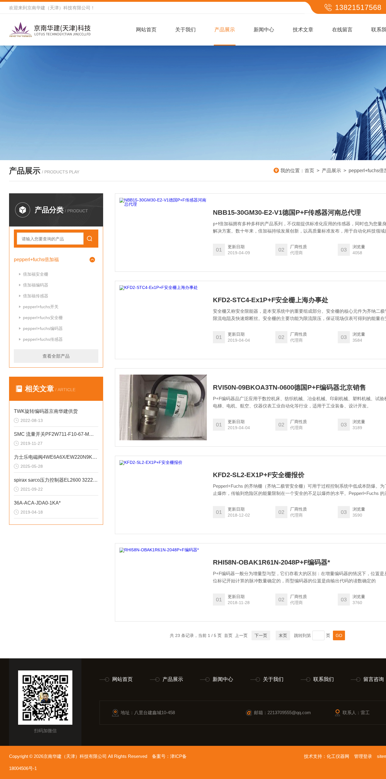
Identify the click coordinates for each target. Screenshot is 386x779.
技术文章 (303, 30)
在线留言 (342, 30)
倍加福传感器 (35, 295)
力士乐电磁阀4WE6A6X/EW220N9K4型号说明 (56, 457)
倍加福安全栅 (35, 274)
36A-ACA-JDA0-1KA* (37, 502)
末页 (283, 635)
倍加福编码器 (35, 285)
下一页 (261, 635)
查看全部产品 (56, 356)
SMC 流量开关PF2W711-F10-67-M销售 (56, 434)
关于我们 (185, 30)
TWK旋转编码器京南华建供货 (46, 411)
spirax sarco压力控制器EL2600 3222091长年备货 (56, 480)
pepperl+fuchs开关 (41, 306)
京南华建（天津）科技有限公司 (58, 7)
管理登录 (363, 756)
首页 (309, 170)
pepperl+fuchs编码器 (43, 328)
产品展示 (224, 30)
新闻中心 (264, 30)
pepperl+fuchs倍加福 (36, 259)
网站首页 (146, 30)
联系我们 (323, 679)
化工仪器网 (338, 756)
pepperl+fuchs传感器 (43, 339)
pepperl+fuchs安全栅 (43, 317)
